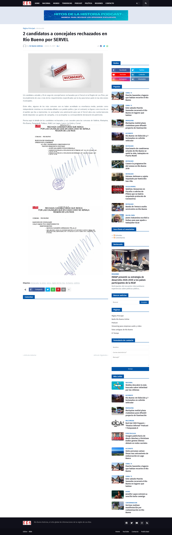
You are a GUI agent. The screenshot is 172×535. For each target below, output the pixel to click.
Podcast (115, 323)
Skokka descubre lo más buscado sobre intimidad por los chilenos (136, 387)
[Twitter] (104, 46)
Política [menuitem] (88, 3)
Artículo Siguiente (100, 355)
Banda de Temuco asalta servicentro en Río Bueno (136, 207)
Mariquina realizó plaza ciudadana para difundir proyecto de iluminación (136, 125)
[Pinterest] (58, 290)
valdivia (77, 283)
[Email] (63, 290)
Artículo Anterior (30, 355)
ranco (49, 283)
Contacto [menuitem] (110, 3)
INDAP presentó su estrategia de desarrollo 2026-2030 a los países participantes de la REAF (129, 280)
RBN (30, 532)
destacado (40, 28)
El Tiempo (115, 333)
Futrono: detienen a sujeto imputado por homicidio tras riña (137, 178)
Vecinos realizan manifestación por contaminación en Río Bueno (135, 509)
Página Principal (29, 28)
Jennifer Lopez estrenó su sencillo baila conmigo (136, 495)
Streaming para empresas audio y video (126, 326)
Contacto (135, 532)
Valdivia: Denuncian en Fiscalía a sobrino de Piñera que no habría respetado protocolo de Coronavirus (136, 194)
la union (43, 283)
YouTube (126, 532)
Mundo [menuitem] (56, 3)
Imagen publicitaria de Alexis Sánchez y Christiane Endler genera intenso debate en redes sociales (137, 439)
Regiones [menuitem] (99, 3)
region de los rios (58, 283)
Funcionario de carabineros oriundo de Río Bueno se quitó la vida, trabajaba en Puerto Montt (137, 152)
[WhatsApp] (107, 46)
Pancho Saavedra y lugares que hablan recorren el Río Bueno (137, 97)
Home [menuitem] (37, 3)
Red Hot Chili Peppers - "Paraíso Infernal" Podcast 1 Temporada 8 (137, 425)
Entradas (118, 235)
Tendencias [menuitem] (67, 3)
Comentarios (120, 238)
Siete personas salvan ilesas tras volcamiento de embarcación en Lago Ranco (137, 454)
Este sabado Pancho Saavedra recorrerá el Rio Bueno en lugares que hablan (136, 111)
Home (117, 532)
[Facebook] (101, 46)
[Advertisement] (129, 42)
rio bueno (69, 283)
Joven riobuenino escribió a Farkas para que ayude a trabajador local (137, 220)
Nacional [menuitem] (46, 3)
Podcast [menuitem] (78, 3)
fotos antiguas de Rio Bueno (122, 330)
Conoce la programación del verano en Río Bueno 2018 (136, 166)
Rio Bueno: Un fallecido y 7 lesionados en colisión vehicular (137, 138)
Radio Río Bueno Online (120, 319)
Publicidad (145, 532)
